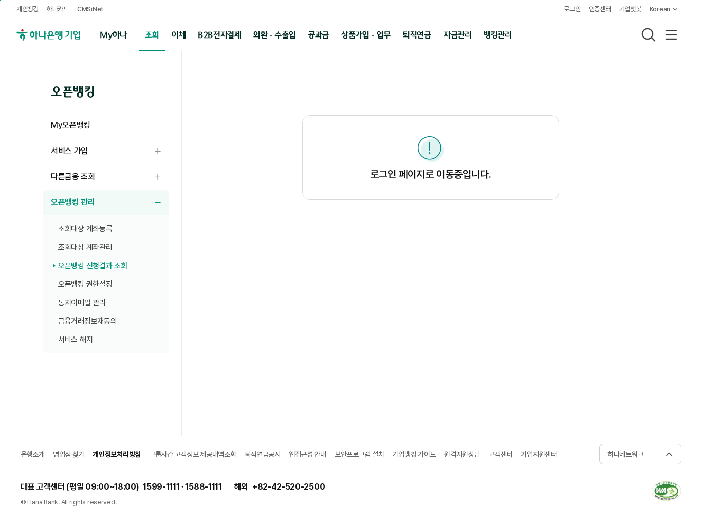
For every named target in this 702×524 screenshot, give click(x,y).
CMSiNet (90, 9)
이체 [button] (178, 34)
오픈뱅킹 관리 (110, 202)
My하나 (113, 34)
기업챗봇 (630, 9)
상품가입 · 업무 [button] (366, 34)
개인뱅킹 (27, 9)
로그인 (572, 9)
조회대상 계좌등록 (85, 228)
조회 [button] (152, 34)
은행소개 (33, 454)
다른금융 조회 (110, 177)
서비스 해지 (75, 339)
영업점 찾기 (68, 454)
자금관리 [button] (457, 34)
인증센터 (600, 9)
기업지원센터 (539, 454)
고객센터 (500, 454)
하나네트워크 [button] (625, 454)
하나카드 (58, 9)
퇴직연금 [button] (417, 34)
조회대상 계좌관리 (85, 247)
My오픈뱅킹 (70, 125)
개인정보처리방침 (117, 454)
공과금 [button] (318, 34)
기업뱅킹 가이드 (414, 454)
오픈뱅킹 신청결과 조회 (92, 265)
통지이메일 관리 (82, 302)
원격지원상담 (462, 454)
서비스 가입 (110, 151)
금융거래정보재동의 (87, 321)
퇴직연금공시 (263, 454)
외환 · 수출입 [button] (274, 34)
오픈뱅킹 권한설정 (85, 284)
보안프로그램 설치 (359, 454)
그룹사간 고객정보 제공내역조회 (192, 454)
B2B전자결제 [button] (220, 34)
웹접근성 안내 (307, 454)
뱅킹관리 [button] (498, 34)
